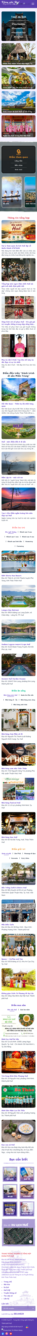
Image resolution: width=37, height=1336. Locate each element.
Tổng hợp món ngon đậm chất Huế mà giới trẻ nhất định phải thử (17, 285)
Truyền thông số (10, 1293)
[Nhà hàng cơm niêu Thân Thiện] (18, 754)
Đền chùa (18, 165)
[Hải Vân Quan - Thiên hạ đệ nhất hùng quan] (18, 389)
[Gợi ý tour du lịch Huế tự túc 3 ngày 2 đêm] (18, 102)
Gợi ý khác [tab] (25, 858)
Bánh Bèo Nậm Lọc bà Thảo (13, 1110)
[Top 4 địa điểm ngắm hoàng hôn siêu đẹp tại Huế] (18, 499)
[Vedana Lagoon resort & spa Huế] (18, 630)
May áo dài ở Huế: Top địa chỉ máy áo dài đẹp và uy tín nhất (18, 361)
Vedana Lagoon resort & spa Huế (16, 644)
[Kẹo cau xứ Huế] (18, 1131)
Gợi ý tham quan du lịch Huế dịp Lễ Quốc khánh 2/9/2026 (16, 247)
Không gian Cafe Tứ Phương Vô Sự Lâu (18, 993)
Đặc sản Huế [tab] (12, 1010)
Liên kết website (8, 1308)
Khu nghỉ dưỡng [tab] (10, 532)
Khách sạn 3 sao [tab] (28, 537)
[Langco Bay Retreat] (18, 596)
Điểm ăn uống (18, 690)
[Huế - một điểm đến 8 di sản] (18, 427)
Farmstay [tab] (20, 546)
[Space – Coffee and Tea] (18, 945)
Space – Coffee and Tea (12, 959)
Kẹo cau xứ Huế (8, 1145)
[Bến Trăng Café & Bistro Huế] (18, 874)
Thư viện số (8, 1296)
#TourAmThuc (18, 28)
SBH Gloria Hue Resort (11, 575)
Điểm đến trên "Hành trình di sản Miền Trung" (18, 374)
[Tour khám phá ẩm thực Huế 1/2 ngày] (18, 78)
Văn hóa (7, 1284)
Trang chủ (8, 1282)
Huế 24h (7, 1290)
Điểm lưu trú (18, 527)
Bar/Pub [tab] (17, 853)
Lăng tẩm (18, 161)
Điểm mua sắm (18, 1005)
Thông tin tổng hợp (19, 217)
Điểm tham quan (18, 156)
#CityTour (18, 36)
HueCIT (20, 1327)
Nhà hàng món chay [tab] (28, 700)
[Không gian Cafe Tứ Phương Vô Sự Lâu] (18, 979)
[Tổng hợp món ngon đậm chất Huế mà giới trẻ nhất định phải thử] (18, 269)
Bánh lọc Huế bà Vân (10, 1039)
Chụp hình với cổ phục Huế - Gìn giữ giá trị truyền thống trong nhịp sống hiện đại (18, 323)
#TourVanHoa (18, 24)
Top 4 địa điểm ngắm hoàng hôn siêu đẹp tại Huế (17, 514)
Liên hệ (6, 1299)
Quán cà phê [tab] (6, 853)
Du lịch (6, 1287)
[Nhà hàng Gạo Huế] (18, 823)
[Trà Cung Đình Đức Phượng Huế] (18, 1062)
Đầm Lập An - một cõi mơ (12, 477)
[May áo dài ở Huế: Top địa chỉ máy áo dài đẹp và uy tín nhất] (18, 345)
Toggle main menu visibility (32, 3)
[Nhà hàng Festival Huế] (18, 789)
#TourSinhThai (19, 32)
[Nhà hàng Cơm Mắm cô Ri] (18, 720)
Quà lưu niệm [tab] (25, 1010)
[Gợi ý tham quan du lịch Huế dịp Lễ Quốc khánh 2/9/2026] (18, 231)
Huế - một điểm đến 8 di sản (14, 442)
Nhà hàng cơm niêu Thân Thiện (14, 768)
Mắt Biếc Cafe (8, 924)
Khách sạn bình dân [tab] (15, 541)
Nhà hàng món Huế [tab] (10, 695)
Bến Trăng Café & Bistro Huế (14, 887)
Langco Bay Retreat (10, 610)
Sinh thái (18, 170)
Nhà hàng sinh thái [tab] (20, 705)
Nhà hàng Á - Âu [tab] (11, 700)
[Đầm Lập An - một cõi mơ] (18, 463)
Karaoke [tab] (14, 858)
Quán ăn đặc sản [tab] (27, 695)
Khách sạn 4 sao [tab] (12, 537)
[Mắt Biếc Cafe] (18, 910)
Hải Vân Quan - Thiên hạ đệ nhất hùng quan (17, 405)
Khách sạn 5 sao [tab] (26, 532)
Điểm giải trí (18, 849)
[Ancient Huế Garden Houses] (18, 665)
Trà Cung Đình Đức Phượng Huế (15, 1076)
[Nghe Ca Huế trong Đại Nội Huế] (18, 126)
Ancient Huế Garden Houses (13, 679)
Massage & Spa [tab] (29, 853)
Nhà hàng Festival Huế (11, 803)
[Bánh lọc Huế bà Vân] (18, 1025)
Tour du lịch (18, 16)
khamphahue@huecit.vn (15, 1265)
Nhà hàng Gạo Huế (9, 837)
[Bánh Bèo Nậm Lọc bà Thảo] (18, 1096)
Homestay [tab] (29, 541)
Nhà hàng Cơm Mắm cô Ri (12, 734)
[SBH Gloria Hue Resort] (18, 561)
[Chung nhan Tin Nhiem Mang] (12, 1330)
